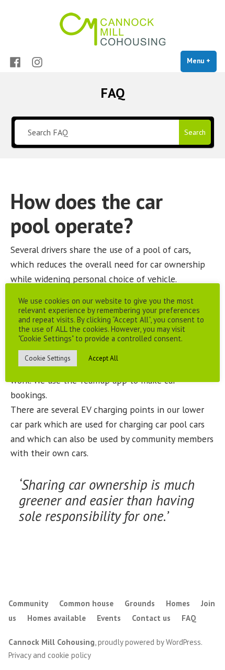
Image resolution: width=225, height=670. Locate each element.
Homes (178, 603)
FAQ (189, 618)
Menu (202, 60)
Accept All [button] (103, 358)
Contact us (151, 618)
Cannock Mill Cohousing (51, 642)
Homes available (56, 618)
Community (28, 603)
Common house (86, 603)
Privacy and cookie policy (49, 655)
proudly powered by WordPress (149, 642)
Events (109, 618)
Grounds (140, 603)
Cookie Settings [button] (48, 358)
